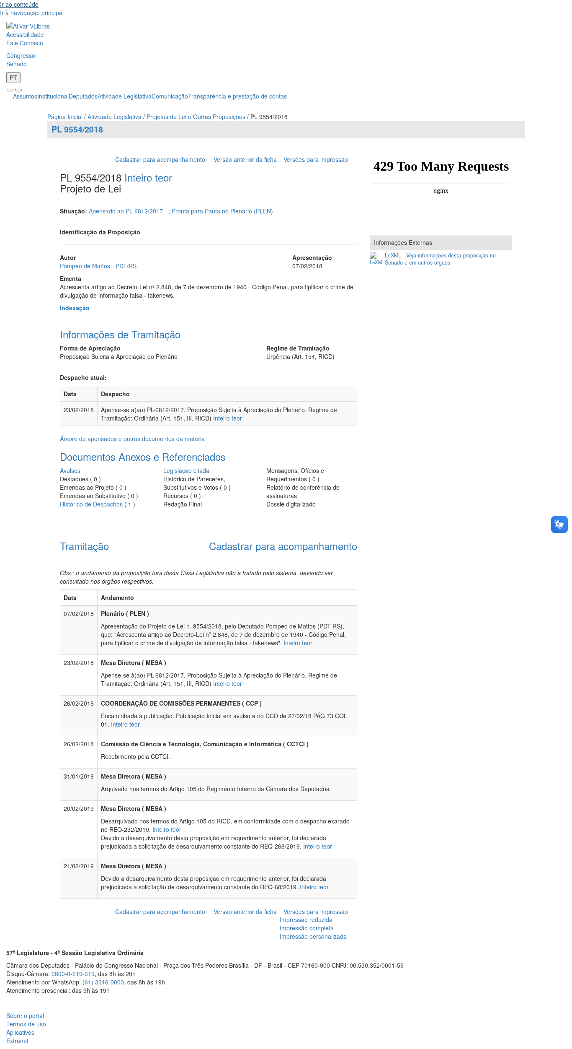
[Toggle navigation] (10, 90)
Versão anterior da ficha (245, 159)
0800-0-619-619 (73, 973)
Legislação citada (186, 470)
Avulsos (70, 470)
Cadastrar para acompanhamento (162, 159)
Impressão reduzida (306, 919)
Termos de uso (26, 1024)
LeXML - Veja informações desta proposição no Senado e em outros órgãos (440, 259)
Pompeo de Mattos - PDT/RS (98, 266)
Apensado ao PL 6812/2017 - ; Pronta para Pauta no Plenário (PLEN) (181, 211)
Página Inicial (64, 116)
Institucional (53, 96)
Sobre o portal (25, 1015)
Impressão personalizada (313, 936)
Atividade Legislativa (125, 96)
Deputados (83, 96)
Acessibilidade (25, 34)
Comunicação (170, 96)
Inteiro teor (148, 177)
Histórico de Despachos (91, 504)
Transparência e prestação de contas (237, 96)
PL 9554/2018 (77, 129)
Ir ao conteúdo (19, 4)
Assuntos (25, 96)
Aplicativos (20, 1032)
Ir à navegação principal (32, 12)
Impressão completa (307, 928)
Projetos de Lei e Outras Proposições (196, 116)
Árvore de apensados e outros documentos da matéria (132, 438)
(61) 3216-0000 (103, 982)
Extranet (17, 1040)
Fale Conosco (24, 43)
